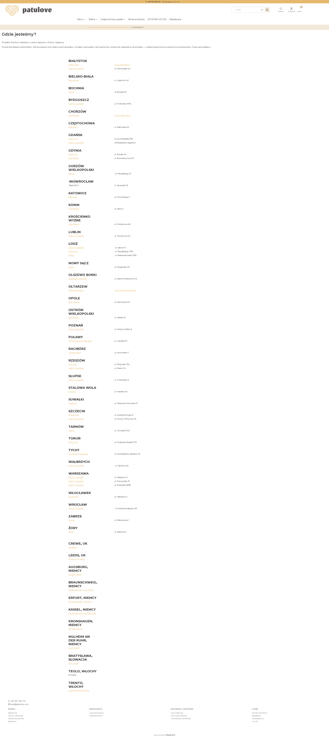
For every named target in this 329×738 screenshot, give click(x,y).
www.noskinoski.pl (122, 115)
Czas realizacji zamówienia (181, 718)
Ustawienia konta (95, 716)
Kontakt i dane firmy (259, 713)
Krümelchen (74, 648)
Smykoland (73, 497)
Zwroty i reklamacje (15, 716)
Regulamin (12, 721)
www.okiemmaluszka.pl (125, 290)
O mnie (255, 721)
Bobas (71, 174)
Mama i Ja (73, 139)
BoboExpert (73, 224)
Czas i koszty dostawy (179, 716)
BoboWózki (73, 80)
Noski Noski (73, 115)
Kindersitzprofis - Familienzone (82, 613)
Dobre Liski (73, 65)
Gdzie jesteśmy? (258, 718)
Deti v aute (73, 663)
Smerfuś (72, 391)
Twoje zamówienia (96, 713)
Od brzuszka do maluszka (80, 341)
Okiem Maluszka (75, 290)
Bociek (71, 520)
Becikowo (84, 454)
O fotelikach (73, 209)
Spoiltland (72, 547)
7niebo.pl (72, 403)
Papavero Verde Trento (78, 690)
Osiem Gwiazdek (76, 69)
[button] (267, 10)
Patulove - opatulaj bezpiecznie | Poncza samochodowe (108, 27)
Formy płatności (177, 713)
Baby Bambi (74, 302)
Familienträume (75, 629)
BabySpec (73, 127)
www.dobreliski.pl (122, 65)
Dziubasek (73, 454)
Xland (70, 532)
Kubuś (71, 92)
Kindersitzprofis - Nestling (80, 602)
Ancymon (72, 364)
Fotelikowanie (74, 353)
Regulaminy (12, 713)
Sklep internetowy (163, 735)
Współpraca (256, 716)
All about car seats (76, 559)
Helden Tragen (75, 574)
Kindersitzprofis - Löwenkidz (81, 590)
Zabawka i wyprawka (77, 279)
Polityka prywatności (16, 718)
